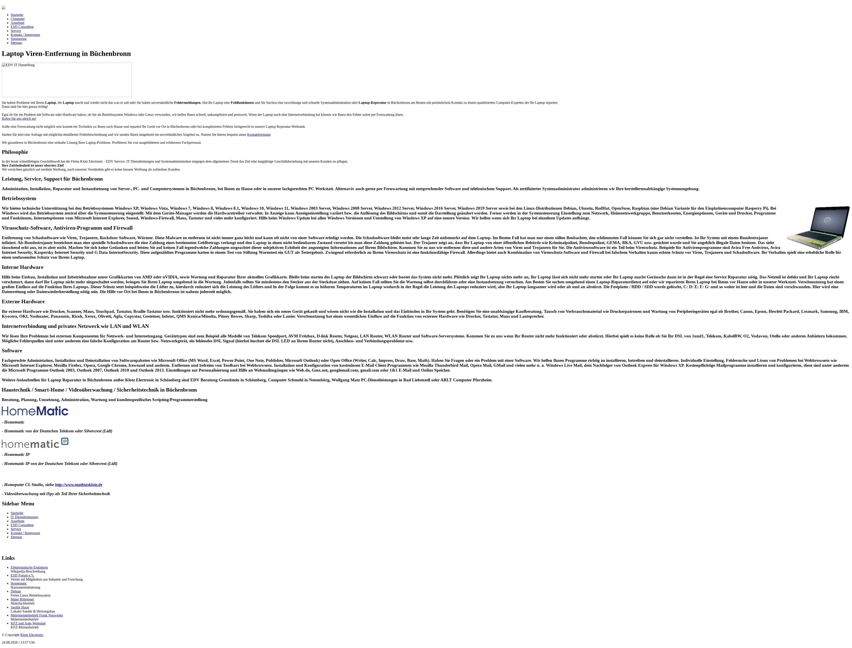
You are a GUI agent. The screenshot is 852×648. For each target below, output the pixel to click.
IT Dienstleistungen (24, 517)
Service (16, 529)
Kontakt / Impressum (25, 533)
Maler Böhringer (22, 599)
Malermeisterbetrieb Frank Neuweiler (37, 615)
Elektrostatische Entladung (29, 567)
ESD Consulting (22, 525)
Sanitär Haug (20, 607)
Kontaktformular (258, 134)
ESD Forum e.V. (22, 575)
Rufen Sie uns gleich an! (19, 118)
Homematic (19, 583)
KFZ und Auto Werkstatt (28, 623)
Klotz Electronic (31, 635)
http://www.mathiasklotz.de (78, 484)
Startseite (17, 513)
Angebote (17, 521)
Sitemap (16, 537)
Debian (16, 591)
